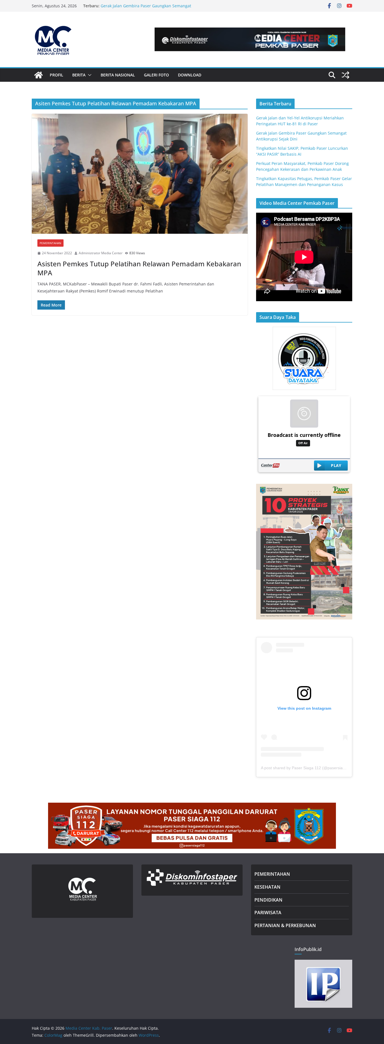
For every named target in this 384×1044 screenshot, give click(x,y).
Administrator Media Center (101, 253)
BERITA (78, 75)
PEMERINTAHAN (272, 874)
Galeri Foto (156, 75)
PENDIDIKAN (268, 900)
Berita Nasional (118, 75)
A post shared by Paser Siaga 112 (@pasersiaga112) (308, 768)
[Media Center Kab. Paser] (38, 75)
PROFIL (56, 75)
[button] (88, 75)
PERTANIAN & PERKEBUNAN (285, 925)
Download (189, 75)
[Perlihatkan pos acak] (345, 75)
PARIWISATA (267, 912)
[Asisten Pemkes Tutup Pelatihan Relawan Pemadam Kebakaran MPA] (140, 174)
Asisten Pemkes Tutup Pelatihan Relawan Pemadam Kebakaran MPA (139, 268)
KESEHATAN (267, 887)
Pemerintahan (50, 243)
